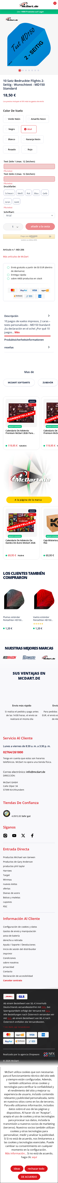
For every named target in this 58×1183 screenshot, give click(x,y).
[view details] (21, 423)
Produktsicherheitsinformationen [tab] (24, 339)
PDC (5, 906)
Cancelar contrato (12, 980)
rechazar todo (36, 1168)
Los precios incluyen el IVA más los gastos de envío (23, 101)
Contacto (7, 971)
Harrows (7, 870)
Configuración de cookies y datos (20, 926)
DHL (44, 1007)
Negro (12, 129)
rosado (12, 149)
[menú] (5, 5)
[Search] (11, 4)
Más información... (16, 1153)
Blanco (11, 139)
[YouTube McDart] (14, 836)
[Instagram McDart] (5, 836)
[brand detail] (9, 657)
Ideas (17, 1168)
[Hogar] (28, 4)
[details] (11, 18)
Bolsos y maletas (11, 897)
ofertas (6, 888)
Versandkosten (24, 1027)
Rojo (30, 149)
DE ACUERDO (29, 1177)
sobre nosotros (11, 962)
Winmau (7, 879)
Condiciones (9, 958)
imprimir (7, 953)
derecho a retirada (12, 940)
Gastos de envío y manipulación (19, 931)
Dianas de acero (11, 893)
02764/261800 (13, 752)
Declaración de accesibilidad (18, 975)
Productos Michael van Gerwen (19, 857)
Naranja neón (33, 139)
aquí (34, 1157)
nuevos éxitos (10, 884)
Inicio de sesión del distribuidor (19, 949)
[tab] (27, 324)
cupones (7, 901)
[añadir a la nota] (53, 82)
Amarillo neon (38, 118)
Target (6, 875)
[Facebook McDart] (32, 836)
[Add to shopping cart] (35, 446)
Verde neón (14, 118)
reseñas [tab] (9, 347)
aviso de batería (11, 935)
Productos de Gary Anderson (18, 861)
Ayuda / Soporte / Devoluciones (19, 944)
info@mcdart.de (35, 772)
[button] (46, 5)
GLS (48, 1010)
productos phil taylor (14, 866)
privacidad (8, 967)
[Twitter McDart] (23, 836)
